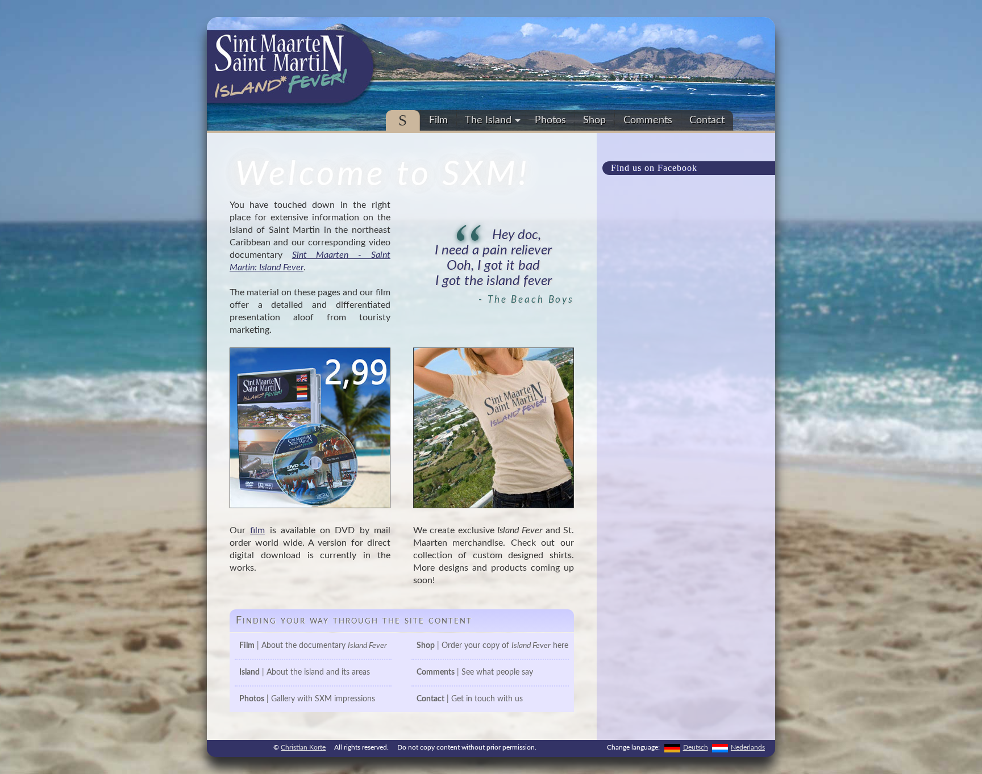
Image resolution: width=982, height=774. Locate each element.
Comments (647, 120)
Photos (550, 120)
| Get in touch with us (470, 699)
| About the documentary (313, 646)
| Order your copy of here (492, 646)
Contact (707, 120)
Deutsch (695, 747)
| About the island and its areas (304, 672)
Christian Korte (303, 747)
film (257, 530)
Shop (594, 120)
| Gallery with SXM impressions (307, 699)
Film (438, 120)
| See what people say (475, 672)
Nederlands (748, 747)
